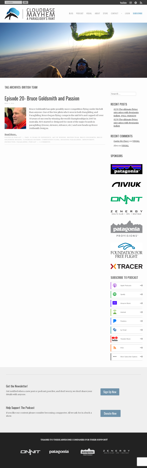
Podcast (17, 137)
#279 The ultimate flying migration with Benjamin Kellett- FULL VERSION (126, 112)
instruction (10, 142)
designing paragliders (71, 140)
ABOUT (97, 13)
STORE (105, 13)
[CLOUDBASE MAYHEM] (30, 17)
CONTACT (114, 13)
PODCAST (79, 13)
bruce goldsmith (88, 137)
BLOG (71, 13)
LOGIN (127, 13)
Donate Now (110, 413)
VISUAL (89, 13)
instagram (130, 2)
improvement (88, 140)
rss (140, 2)
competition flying (50, 140)
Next (127, 452)
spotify (135, 2)
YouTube (123, 2)
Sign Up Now (109, 392)
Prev (20, 452)
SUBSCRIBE (137, 13)
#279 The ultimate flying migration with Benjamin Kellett (126, 122)
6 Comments (45, 142)
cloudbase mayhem (32, 140)
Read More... (11, 134)
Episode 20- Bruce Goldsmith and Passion (42, 98)
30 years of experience (40, 137)
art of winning (59, 137)
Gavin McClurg (121, 141)
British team (73, 137)
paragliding (22, 142)
